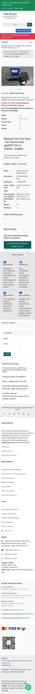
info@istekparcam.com (17, 610)
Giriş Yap (10, 8)
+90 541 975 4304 (10, 558)
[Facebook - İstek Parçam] (5, 414)
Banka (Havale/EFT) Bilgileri (11, 469)
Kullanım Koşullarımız (9, 514)
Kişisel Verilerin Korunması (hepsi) (13, 474)
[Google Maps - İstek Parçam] (15, 414)
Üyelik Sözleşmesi (7, 478)
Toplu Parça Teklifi (7, 491)
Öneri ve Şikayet (7, 526)
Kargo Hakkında (7, 522)
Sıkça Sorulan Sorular (9, 455)
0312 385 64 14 (28, 614)
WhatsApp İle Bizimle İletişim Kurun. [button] (19, 245)
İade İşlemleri (6, 486)
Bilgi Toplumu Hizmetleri (9, 509)
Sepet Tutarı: (23, 30)
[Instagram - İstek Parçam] (19, 414)
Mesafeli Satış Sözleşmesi (10, 518)
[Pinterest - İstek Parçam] (24, 414)
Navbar (5, 42)
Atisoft (29, 669)
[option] (17, 76)
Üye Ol (4, 8)
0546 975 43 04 (24, 618)
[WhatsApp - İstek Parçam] (10, 414)
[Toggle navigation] (30, 42)
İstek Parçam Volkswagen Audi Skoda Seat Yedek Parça (16, 662)
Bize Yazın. (9, 531)
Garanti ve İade (6, 451)
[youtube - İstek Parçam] (29, 414)
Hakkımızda (5, 447)
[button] (17, 76)
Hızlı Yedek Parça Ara (9, 495)
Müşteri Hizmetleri (7, 482)
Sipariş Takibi (19, 8)
